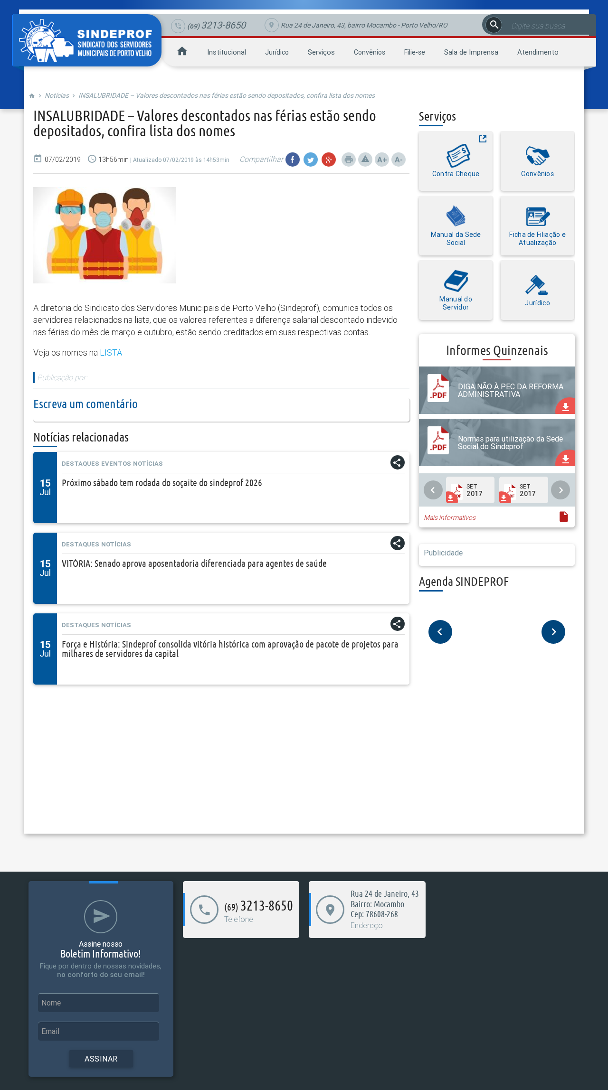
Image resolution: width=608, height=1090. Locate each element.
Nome (51, 1002)
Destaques (80, 464)
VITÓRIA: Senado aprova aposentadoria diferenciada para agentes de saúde (194, 563)
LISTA (110, 352)
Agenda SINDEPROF (464, 581)
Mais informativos (449, 517)
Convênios (369, 52)
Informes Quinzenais (497, 350)
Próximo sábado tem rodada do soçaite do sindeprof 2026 (162, 482)
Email (50, 1031)
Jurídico (277, 52)
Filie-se (414, 52)
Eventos (116, 464)
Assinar (101, 1058)
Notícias (57, 95)
